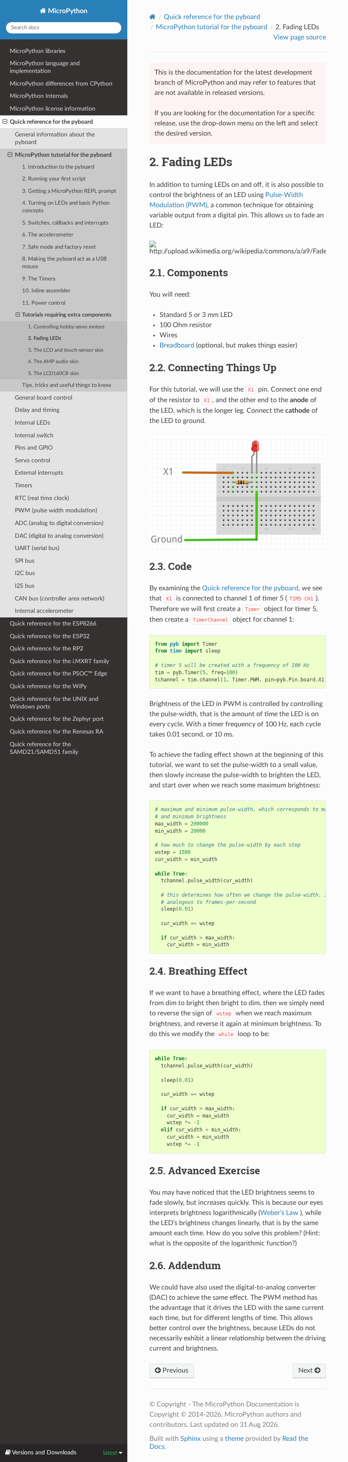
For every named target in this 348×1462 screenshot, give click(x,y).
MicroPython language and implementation (45, 67)
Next (306, 1370)
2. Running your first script (54, 179)
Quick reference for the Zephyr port (57, 719)
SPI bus (24, 561)
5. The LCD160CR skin (53, 373)
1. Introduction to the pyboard (58, 167)
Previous (174, 1370)
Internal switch (34, 435)
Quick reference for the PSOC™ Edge (58, 673)
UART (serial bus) (37, 548)
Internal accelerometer (44, 611)
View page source (299, 37)
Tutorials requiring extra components (67, 315)
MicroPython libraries (37, 51)
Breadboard (177, 345)
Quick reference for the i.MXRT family (59, 661)
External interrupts (39, 473)
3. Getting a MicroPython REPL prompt (69, 191)
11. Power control (43, 303)
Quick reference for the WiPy (48, 686)
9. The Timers (39, 279)
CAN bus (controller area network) (59, 598)
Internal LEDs (32, 423)
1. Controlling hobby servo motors (66, 327)
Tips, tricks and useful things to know (66, 385)
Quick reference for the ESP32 (50, 636)
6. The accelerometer (47, 235)
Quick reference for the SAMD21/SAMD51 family (44, 748)
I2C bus (25, 573)
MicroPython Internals (39, 96)
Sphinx (190, 1438)
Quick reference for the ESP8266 (53, 623)
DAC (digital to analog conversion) (59, 536)
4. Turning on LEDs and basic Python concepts (65, 207)
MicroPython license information (52, 109)
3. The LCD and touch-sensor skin (66, 350)
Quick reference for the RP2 (46, 648)
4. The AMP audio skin (53, 361)
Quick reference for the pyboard (51, 122)
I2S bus (24, 586)
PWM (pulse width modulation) (56, 510)
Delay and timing (37, 410)
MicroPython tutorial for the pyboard (63, 155)
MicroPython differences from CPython (61, 84)
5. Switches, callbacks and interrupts (65, 223)
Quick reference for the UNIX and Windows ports (54, 703)
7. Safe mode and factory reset (59, 247)
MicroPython (66, 11)
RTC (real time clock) (42, 498)
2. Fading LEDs (44, 338)
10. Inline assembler (46, 291)
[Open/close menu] (5, 122)
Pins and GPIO (34, 448)
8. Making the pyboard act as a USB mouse (64, 263)
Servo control (32, 460)
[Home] (152, 16)
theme (234, 1438)
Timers (23, 485)
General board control (43, 398)
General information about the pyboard (55, 138)
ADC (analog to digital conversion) (59, 523)
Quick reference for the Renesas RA (56, 731)
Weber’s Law (279, 1212)
